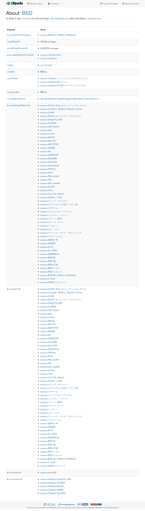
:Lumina (47, 133)
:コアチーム (49, 207)
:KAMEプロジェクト (52, 282)
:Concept (46, 65)
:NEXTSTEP (49, 144)
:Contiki (47, 112)
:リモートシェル (51, 236)
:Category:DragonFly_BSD (55, 479)
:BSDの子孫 (49, 264)
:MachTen (48, 140)
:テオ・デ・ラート (52, 222)
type (10, 65)
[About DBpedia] (14, 3)
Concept (26, 18)
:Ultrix (46, 190)
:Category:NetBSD (52, 489)
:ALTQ (46, 246)
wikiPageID (13, 41)
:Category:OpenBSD (53, 493)
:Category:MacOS (51, 486)
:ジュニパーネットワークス (56, 211)
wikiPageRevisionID (17, 48)
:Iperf (46, 130)
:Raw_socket (49, 176)
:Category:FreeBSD (52, 482)
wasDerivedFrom (16, 98)
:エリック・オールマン (54, 200)
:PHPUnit (48, 169)
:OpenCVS (48, 161)
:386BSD (47, 243)
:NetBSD (47, 147)
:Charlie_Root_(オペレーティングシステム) (63, 105)
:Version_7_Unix (51, 197)
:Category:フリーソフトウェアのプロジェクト (64, 78)
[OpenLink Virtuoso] (49, 504)
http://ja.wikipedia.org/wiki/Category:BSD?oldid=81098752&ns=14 (69, 98)
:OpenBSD (48, 158)
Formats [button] (54, 3)
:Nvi (45, 151)
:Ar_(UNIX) (48, 250)
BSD (27, 12)
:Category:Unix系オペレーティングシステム (63, 85)
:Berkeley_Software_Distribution (58, 34)
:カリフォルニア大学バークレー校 (59, 204)
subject (13, 288)
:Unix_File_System (52, 193)
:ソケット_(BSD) (51, 218)
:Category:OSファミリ (54, 81)
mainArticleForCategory (19, 34)
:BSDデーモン (50, 268)
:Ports (46, 172)
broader (12, 78)
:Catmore (48, 58)
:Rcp (46, 179)
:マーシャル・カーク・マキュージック (61, 232)
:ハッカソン (49, 225)
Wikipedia (53, 507)
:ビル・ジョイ (50, 229)
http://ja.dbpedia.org (60, 18)
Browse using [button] (35, 3)
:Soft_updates (50, 183)
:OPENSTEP (49, 154)
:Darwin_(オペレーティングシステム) (60, 115)
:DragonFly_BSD (51, 119)
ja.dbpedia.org (94, 18)
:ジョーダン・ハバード (54, 215)
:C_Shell (47, 278)
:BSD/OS (47, 257)
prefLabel (13, 92)
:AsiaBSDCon (49, 253)
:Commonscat (50, 54)
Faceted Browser (110, 3)
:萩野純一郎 (49, 239)
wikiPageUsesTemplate (20, 54)
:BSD (48, 472)
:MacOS (47, 137)
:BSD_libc (48, 261)
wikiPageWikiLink (18, 105)
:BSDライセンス (51, 271)
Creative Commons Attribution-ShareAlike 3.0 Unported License (96, 507)
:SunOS (47, 186)
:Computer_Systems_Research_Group (61, 108)
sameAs (14, 472)
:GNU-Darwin (49, 126)
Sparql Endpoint (131, 3)
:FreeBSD (48, 123)
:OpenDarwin (49, 165)
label (10, 71)
